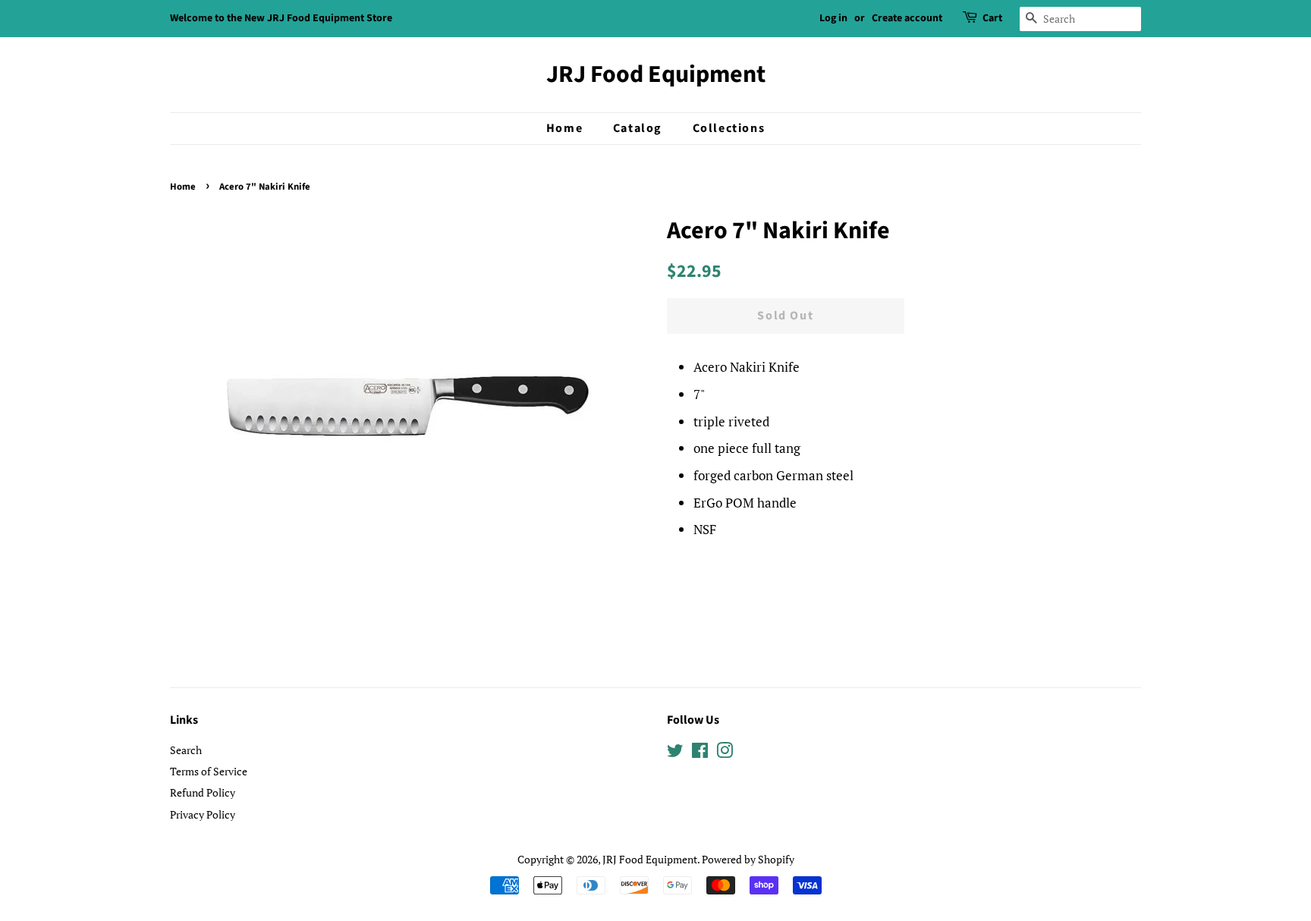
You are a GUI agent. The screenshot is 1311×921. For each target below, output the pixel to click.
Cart (992, 18)
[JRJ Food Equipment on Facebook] (700, 753)
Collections (729, 128)
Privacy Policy (202, 814)
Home (564, 128)
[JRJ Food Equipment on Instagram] (724, 753)
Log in (833, 18)
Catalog (637, 128)
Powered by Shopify (748, 859)
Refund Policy (202, 792)
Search (186, 750)
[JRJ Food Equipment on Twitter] (675, 753)
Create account (907, 18)
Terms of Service (208, 771)
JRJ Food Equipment (656, 74)
